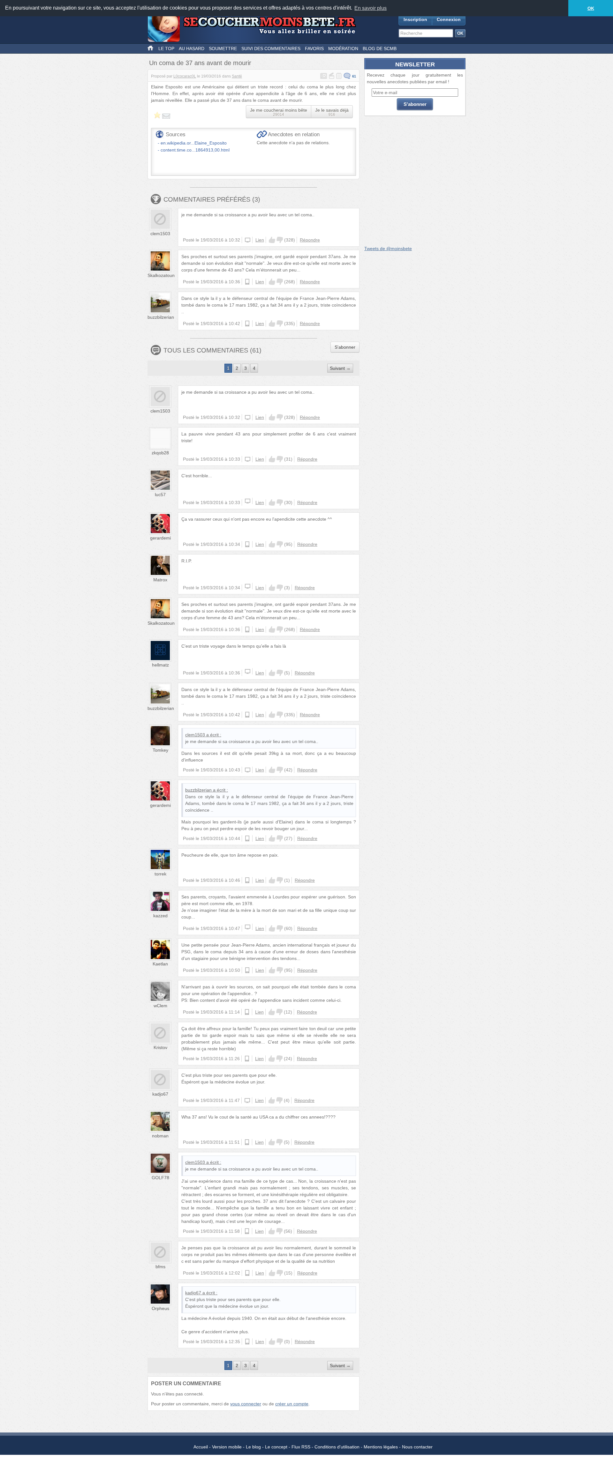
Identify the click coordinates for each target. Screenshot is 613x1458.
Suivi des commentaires (270, 48)
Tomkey (160, 750)
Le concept (276, 1446)
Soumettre (223, 48)
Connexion (449, 19)
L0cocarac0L (184, 76)
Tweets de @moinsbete (388, 248)
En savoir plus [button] (370, 8)
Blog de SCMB (380, 48)
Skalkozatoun (161, 275)
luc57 (160, 494)
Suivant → (340, 368)
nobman (160, 1135)
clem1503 (160, 233)
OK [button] (590, 8)
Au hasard (191, 48)
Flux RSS (300, 1446)
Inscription (415, 19)
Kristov (160, 1047)
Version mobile (227, 1446)
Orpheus (160, 1308)
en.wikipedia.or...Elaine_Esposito (194, 142)
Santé (237, 76)
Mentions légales (381, 1446)
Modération (343, 48)
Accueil (200, 1446)
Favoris (314, 48)
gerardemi (160, 537)
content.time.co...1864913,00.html (195, 149)
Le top (166, 48)
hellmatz (160, 664)
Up (272, 240)
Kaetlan (160, 963)
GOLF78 (160, 1177)
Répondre (310, 239)
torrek (160, 873)
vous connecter (245, 1403)
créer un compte (291, 1403)
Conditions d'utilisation (336, 1446)
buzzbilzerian (161, 317)
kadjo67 (160, 1094)
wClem (160, 1005)
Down (279, 240)
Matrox (160, 579)
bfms (160, 1266)
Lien (259, 239)
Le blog (253, 1446)
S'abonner (345, 347)
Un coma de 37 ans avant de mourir (200, 62)
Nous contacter (417, 1446)
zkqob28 (160, 452)
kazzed (160, 915)
